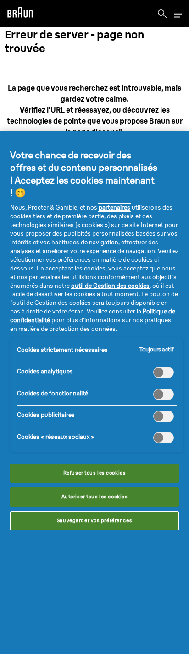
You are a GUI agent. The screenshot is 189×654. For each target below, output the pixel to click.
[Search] (162, 13)
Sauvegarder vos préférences (94, 520)
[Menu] (178, 14)
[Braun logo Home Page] (20, 14)
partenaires (114, 207)
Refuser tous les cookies (94, 473)
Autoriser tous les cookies (94, 496)
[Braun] (20, 14)
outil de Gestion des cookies (110, 285)
